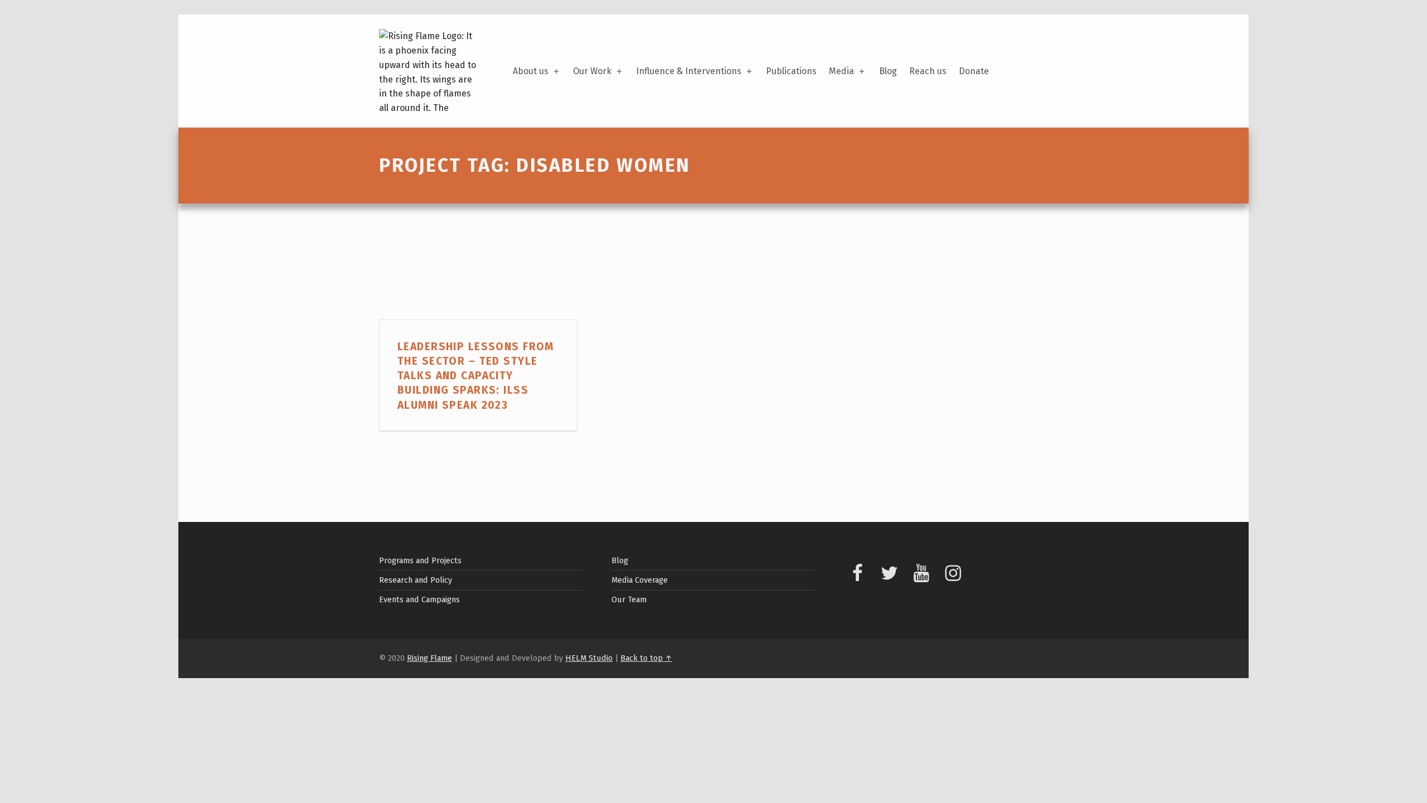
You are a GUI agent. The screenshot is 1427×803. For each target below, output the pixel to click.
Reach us (928, 71)
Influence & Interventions (688, 71)
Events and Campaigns (419, 599)
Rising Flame (429, 658)
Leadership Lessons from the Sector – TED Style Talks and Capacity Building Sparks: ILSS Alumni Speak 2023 (475, 376)
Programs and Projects (420, 560)
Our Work (592, 71)
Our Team (629, 599)
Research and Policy (415, 580)
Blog (888, 71)
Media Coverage (639, 580)
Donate (974, 71)
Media (841, 71)
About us (531, 71)
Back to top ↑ (646, 658)
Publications (791, 71)
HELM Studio (589, 658)
